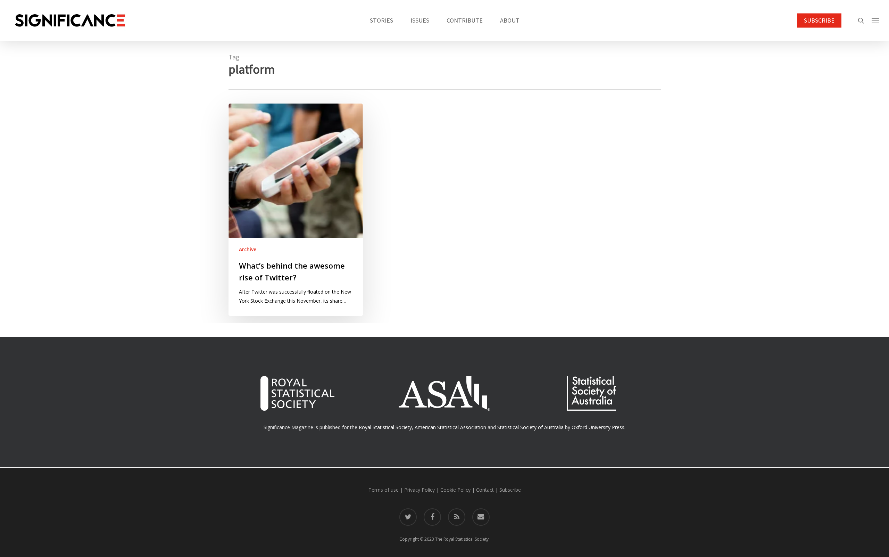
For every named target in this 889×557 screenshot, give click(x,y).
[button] (875, 20)
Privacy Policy (419, 489)
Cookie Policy (455, 489)
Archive (247, 249)
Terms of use (383, 489)
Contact (485, 489)
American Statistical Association (450, 427)
